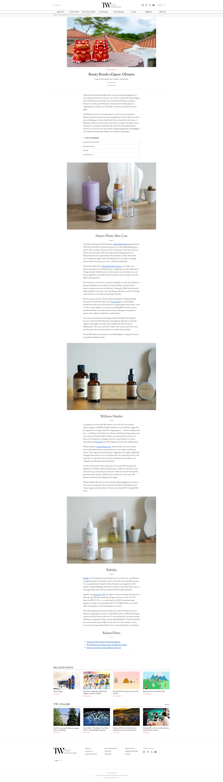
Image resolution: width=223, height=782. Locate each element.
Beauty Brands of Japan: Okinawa (80, 15)
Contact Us (89, 751)
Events (134, 11)
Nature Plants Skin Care (91, 142)
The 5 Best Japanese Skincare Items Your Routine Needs (107, 644)
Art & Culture (74, 11)
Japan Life (60, 11)
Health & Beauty (64, 15)
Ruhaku (85, 150)
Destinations (103, 11)
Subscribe (108, 754)
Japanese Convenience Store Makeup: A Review (104, 647)
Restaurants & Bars (88, 11)
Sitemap (127, 754)
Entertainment (119, 11)
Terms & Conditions (131, 751)
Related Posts (88, 154)
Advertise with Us (91, 754)
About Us (162, 11)
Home (55, 15)
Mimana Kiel (112, 82)
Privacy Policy (130, 748)
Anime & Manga (87, 696)
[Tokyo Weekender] (65, 753)
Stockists (108, 751)
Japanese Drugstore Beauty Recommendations (104, 642)
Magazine (148, 11)
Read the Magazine (111, 748)
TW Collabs (56, 694)
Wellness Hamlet (89, 146)
